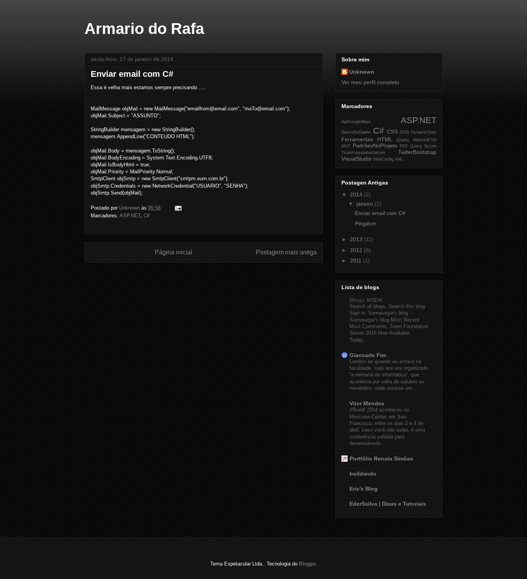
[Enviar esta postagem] (177, 208)
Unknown (361, 72)
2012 (357, 250)
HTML (384, 139)
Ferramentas (357, 139)
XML (399, 159)
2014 (357, 194)
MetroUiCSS (424, 139)
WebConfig (383, 159)
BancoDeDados (356, 132)
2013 (357, 239)
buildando (363, 474)
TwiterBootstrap (417, 152)
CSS (392, 132)
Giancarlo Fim (368, 355)
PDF (404, 146)
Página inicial (173, 252)
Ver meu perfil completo (370, 82)
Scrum (430, 146)
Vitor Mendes (367, 403)
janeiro (365, 204)
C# (147, 215)
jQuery (403, 139)
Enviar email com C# (380, 213)
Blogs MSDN (366, 300)
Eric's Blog (364, 489)
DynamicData (423, 132)
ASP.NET (130, 215)
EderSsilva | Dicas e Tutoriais (388, 504)
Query (416, 146)
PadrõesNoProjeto (375, 145)
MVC (346, 146)
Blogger (307, 564)
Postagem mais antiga (286, 252)
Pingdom (366, 223)
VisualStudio (356, 159)
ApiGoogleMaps (356, 121)
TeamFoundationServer (363, 152)
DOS (404, 132)
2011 (356, 260)
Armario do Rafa (144, 28)
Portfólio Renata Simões (381, 458)
